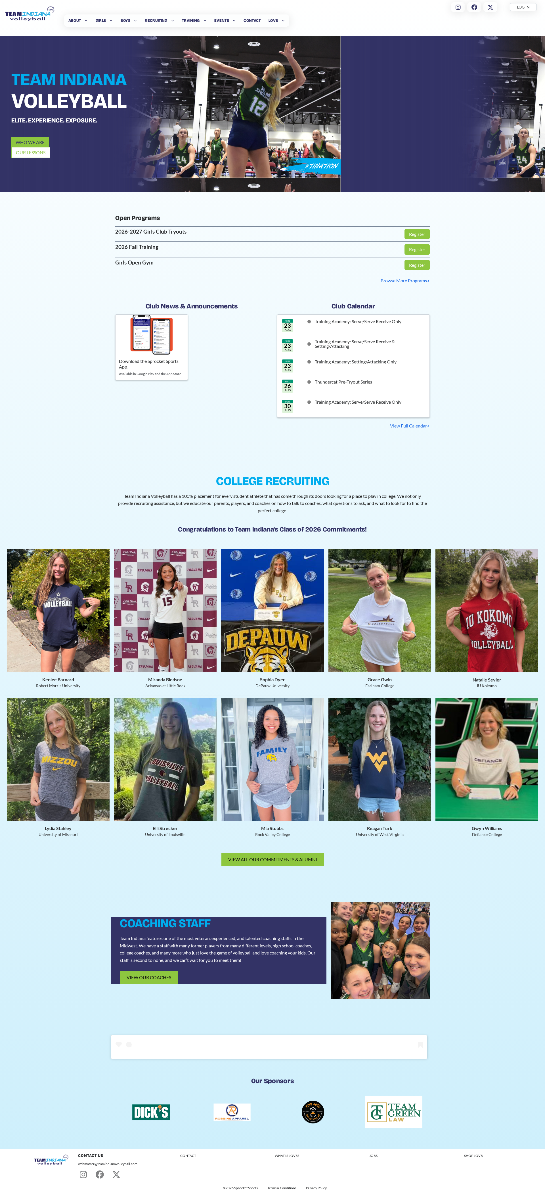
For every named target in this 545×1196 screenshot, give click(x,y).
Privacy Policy (316, 1188)
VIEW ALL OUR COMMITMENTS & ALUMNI (272, 859)
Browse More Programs (404, 280)
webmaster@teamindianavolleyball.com (107, 1164)
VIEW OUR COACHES (149, 977)
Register (417, 234)
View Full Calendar (408, 425)
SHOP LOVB (473, 1155)
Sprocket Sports (246, 1188)
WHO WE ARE (30, 142)
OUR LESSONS (30, 152)
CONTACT (188, 1155)
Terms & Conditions (281, 1188)
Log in (523, 7)
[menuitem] (78, 20)
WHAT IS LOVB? (287, 1155)
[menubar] (176, 20)
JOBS (373, 1155)
